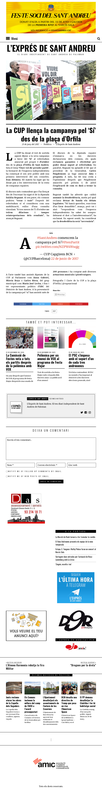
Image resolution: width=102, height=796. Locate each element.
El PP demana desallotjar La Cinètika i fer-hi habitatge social (87, 702)
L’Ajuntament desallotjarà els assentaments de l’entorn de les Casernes (51, 703)
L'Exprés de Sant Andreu (68, 144)
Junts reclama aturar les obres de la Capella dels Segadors (13, 702)
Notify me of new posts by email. (29, 476)
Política (47, 144)
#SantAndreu (47, 238)
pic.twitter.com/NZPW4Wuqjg (57, 247)
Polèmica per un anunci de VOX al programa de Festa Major (49, 360)
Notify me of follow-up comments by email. (35, 471)
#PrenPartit (70, 242)
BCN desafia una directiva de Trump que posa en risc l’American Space (69, 704)
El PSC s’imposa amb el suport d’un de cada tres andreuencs (81, 360)
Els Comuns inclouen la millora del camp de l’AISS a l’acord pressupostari (32, 704)
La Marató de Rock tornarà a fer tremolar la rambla (75, 537)
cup (54, 311)
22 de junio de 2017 (64, 259)
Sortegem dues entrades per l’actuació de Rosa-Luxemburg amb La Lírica (74, 558)
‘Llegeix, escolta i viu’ (63, 564)
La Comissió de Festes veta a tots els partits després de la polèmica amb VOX (19, 362)
